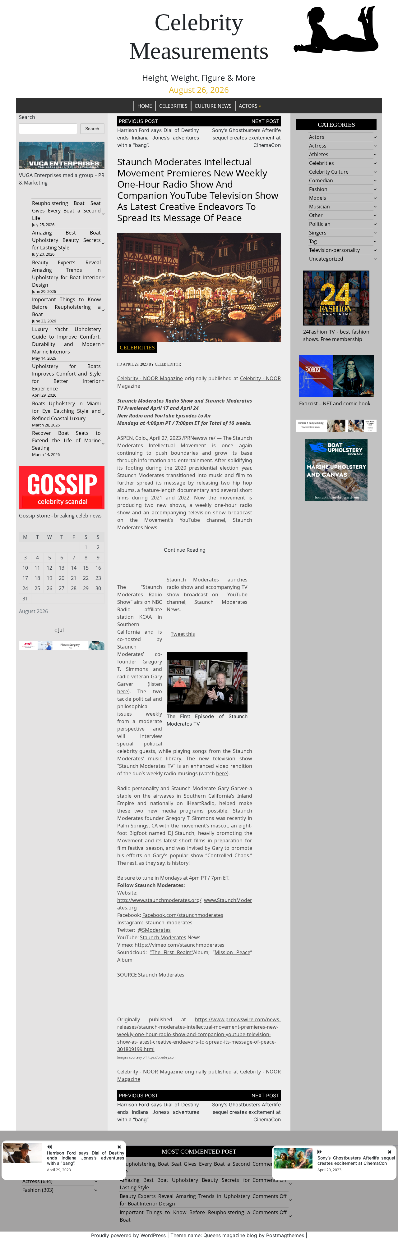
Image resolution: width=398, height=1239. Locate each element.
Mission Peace (232, 952)
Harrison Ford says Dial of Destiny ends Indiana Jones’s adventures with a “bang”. (158, 137)
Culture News (213, 105)
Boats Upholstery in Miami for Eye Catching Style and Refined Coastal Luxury (66, 411)
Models (317, 197)
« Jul (59, 629)
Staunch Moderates (163, 937)
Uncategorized (326, 258)
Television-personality (334, 250)
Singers (317, 232)
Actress (317, 145)
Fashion (318, 189)
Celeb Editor (168, 364)
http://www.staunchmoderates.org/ (159, 900)
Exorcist (308, 403)
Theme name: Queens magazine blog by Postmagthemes (237, 1235)
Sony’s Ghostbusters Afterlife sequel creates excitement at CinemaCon (246, 137)
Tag (313, 241)
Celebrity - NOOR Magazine (150, 378)
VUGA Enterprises (40, 175)
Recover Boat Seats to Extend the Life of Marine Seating (66, 440)
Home (144, 105)
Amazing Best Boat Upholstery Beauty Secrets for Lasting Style (66, 240)
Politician (320, 224)
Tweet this (183, 634)
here (122, 691)
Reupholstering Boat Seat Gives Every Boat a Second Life (66, 210)
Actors (248, 105)
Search (27, 117)
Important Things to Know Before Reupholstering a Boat (66, 307)
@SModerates (154, 930)
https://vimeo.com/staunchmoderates (179, 944)
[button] (207, 682)
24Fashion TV (319, 331)
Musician (319, 206)
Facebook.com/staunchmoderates (182, 915)
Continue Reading (185, 550)
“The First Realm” (171, 952)
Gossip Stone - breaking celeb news (60, 515)
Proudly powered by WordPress (128, 1235)
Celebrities (173, 105)
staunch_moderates (169, 922)
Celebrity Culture (329, 171)
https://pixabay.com (161, 1057)
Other (316, 215)
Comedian (321, 180)
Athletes (318, 154)
